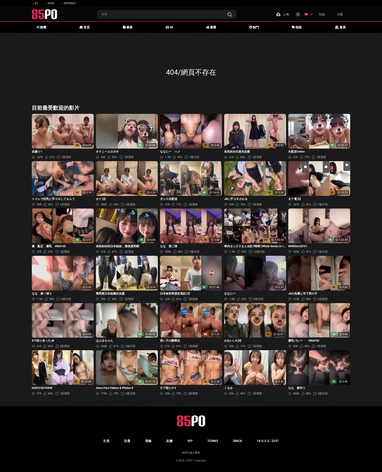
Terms (212, 441)
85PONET (70, 3)
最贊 (212, 27)
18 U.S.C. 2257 (268, 441)
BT (36, 3)
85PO (189, 460)
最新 (129, 27)
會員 (342, 27)
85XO (51, 3)
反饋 (169, 441)
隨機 (42, 27)
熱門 (255, 27)
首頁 (86, 27)
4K (171, 27)
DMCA (237, 441)
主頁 (106, 441)
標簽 (298, 27)
